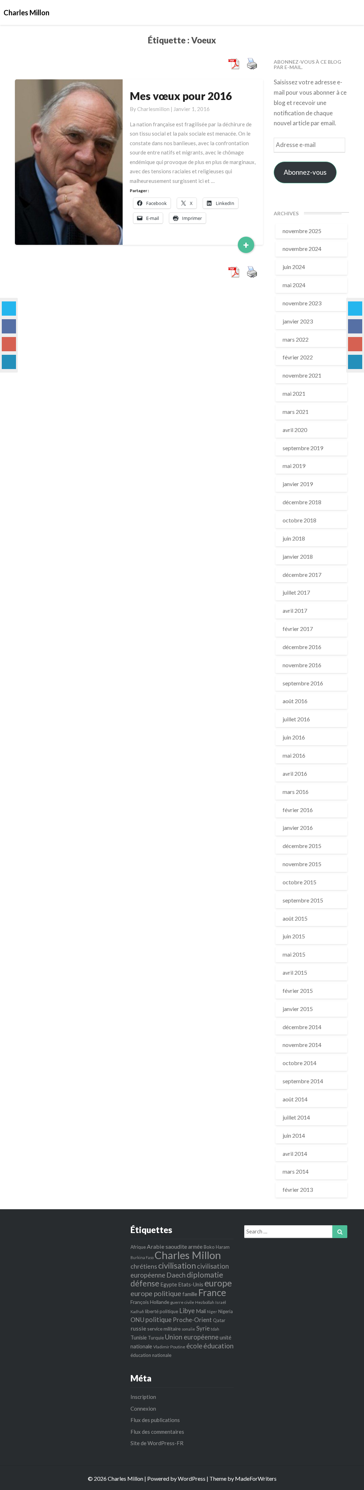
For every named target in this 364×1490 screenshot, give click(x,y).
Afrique (138, 1247)
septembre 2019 (303, 447)
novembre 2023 (302, 303)
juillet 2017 (296, 592)
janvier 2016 (298, 827)
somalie (188, 1329)
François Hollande (149, 1302)
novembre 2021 (302, 375)
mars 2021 (296, 411)
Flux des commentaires (157, 1431)
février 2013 (298, 1189)
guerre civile (182, 1302)
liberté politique (161, 1311)
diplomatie (205, 1274)
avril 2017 (295, 610)
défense (144, 1283)
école (194, 1346)
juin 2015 (294, 936)
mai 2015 (294, 954)
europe (218, 1283)
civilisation (177, 1265)
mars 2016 (296, 791)
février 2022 (298, 357)
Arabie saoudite (167, 1246)
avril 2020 (295, 429)
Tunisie (138, 1337)
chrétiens (143, 1266)
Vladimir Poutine (169, 1346)
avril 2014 (295, 1153)
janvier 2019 (298, 483)
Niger (212, 1311)
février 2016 (298, 809)
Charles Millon (188, 1255)
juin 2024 (294, 266)
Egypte (168, 1284)
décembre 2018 (302, 502)
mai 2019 (294, 465)
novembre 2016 (302, 665)
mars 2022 (296, 339)
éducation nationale (150, 1355)
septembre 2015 (303, 900)
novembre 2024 (302, 248)
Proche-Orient (192, 1319)
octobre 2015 (299, 882)
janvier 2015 (298, 1008)
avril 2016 (295, 773)
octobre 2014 (299, 1062)
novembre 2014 (302, 1044)
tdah (215, 1329)
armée (195, 1246)
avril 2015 (295, 972)
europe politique (155, 1293)
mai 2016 (294, 755)
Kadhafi (137, 1311)
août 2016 (295, 700)
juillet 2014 (296, 1117)
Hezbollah (204, 1302)
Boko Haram (217, 1247)
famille (189, 1294)
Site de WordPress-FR (156, 1443)
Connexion (143, 1408)
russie (138, 1328)
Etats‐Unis (190, 1284)
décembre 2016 (302, 646)
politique (158, 1319)
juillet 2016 (296, 719)
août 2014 (295, 1099)
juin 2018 (294, 538)
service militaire (164, 1329)
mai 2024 (294, 284)
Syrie (203, 1328)
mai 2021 (294, 393)
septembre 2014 (303, 1081)
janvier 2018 (298, 556)
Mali (201, 1311)
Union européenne (192, 1337)
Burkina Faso (142, 1257)
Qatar (219, 1320)
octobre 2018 (299, 520)
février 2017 (298, 628)
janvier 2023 (298, 321)
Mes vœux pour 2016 (181, 95)
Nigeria (225, 1311)
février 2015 (298, 990)
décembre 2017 (302, 574)
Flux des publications (155, 1420)
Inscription (143, 1397)
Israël (220, 1302)
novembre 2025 (302, 230)
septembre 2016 (303, 683)
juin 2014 (294, 1135)
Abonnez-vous (305, 172)
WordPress (191, 1478)
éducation (218, 1346)
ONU (137, 1319)
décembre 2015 (302, 845)
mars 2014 (296, 1171)
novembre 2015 (302, 863)
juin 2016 (294, 737)
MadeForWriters (256, 1478)
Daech (176, 1275)
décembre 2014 (302, 1026)
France (212, 1292)
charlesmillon (153, 109)
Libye (187, 1311)
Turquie (156, 1338)
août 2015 (295, 918)
